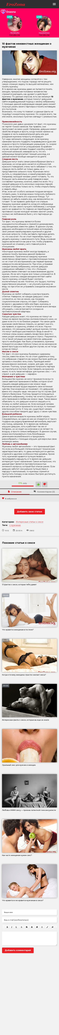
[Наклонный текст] (12, 927)
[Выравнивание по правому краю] (37, 927)
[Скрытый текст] (52, 927)
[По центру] (32, 927)
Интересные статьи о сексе (29, 522)
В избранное (11, 499)
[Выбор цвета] (47, 927)
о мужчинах (15, 525)
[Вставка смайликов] (42, 927)
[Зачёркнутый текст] (21, 927)
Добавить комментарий (18, 950)
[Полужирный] (7, 927)
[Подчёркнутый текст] (16, 927)
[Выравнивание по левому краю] (26, 927)
